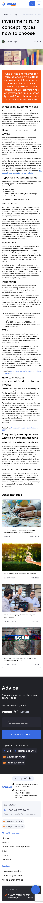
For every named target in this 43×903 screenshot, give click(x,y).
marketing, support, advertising (21, 898)
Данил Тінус (11, 41)
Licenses (6, 838)
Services (6, 866)
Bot (9, 751)
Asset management (12, 880)
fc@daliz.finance (15, 763)
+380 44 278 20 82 (32, 3)
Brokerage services (12, 871)
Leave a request (21, 734)
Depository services (12, 875)
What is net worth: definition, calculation (20, 573)
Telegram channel (27, 751)
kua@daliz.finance (15, 757)
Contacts (6, 859)
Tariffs (5, 842)
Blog (4, 851)
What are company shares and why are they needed (19, 616)
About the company (11, 833)
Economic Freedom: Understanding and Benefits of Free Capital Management (19, 531)
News (5, 855)
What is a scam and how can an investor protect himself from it (20, 659)
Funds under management (16, 847)
